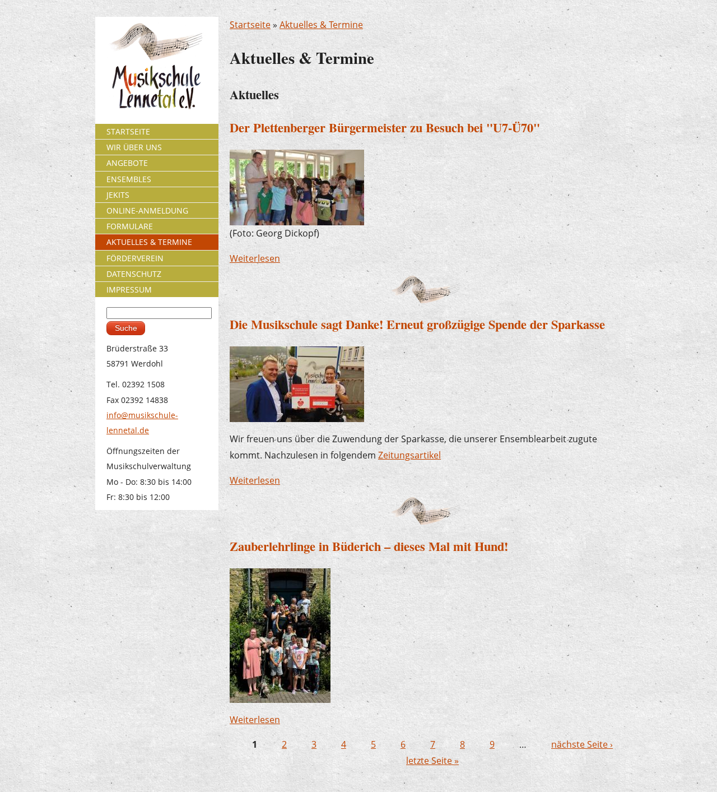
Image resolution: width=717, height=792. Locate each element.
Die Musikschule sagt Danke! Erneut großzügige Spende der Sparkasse (417, 324)
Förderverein (135, 258)
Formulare (129, 226)
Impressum (129, 289)
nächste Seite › (582, 744)
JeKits (117, 194)
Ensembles (128, 179)
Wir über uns (134, 147)
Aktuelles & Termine (321, 24)
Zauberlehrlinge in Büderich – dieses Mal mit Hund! (369, 546)
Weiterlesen (255, 258)
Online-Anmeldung (147, 210)
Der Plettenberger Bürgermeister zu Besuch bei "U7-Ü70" (385, 127)
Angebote (127, 163)
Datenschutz (133, 273)
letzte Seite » (432, 760)
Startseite (250, 24)
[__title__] (280, 634)
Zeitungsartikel (409, 455)
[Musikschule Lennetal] (157, 65)
